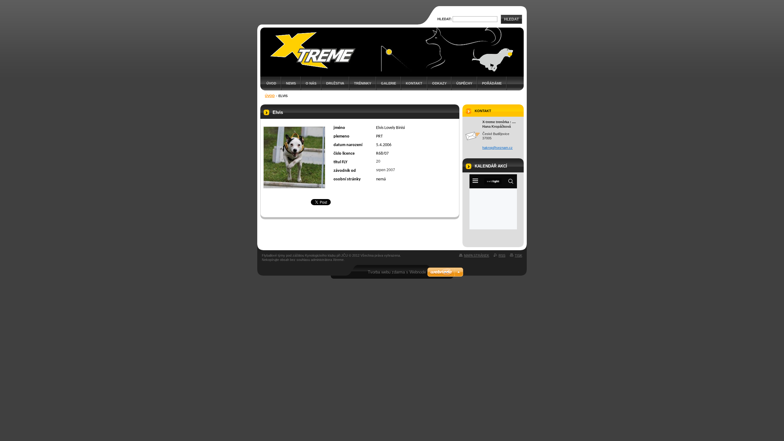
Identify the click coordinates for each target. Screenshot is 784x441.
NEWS (291, 83)
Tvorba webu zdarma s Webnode (397, 272)
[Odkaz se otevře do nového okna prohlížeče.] (294, 157)
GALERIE (388, 83)
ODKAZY (439, 83)
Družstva (335, 83)
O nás (311, 83)
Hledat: (444, 19)
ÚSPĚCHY (464, 83)
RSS (502, 255)
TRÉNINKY (362, 83)
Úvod (271, 83)
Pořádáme (492, 83)
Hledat (511, 19)
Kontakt (414, 83)
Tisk (518, 255)
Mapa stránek (476, 255)
